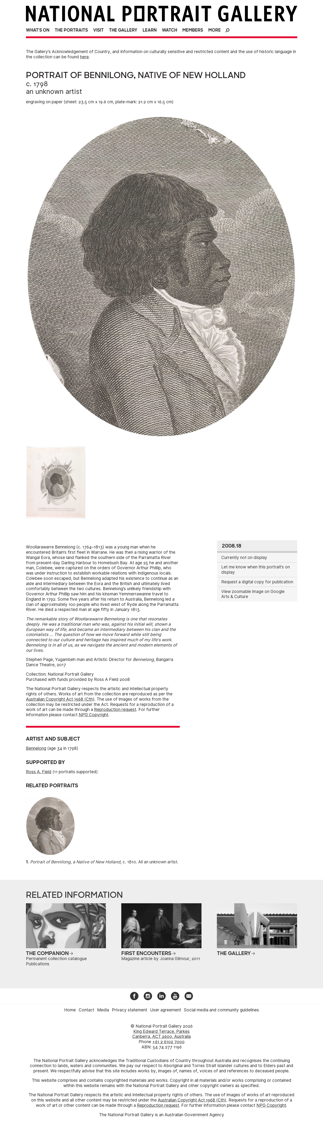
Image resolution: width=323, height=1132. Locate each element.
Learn (150, 30)
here (84, 56)
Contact (86, 1009)
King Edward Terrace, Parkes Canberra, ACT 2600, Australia (161, 1034)
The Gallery (123, 30)
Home (70, 1009)
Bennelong (36, 748)
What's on (37, 30)
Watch (169, 30)
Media (103, 1009)
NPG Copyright (93, 714)
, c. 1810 (83, 861)
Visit (98, 30)
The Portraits (71, 30)
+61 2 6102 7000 (168, 1041)
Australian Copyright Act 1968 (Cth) (60, 699)
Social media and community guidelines (221, 1009)
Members (192, 30)
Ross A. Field (38, 771)
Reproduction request (115, 709)
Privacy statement (129, 1009)
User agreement (165, 1009)
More (214, 30)
